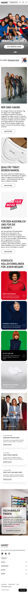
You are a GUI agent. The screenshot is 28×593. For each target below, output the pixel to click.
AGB (18, 584)
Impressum (4, 584)
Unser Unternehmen (10, 426)
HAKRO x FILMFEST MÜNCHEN (10, 455)
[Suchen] (20, 2)
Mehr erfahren (8, 131)
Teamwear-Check (8, 60)
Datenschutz (12, 584)
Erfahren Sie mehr (7, 444)
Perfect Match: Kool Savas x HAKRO (12, 472)
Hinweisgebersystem (6, 586)
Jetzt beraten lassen (14, 47)
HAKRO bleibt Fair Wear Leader (11, 438)
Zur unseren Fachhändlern (13, 531)
